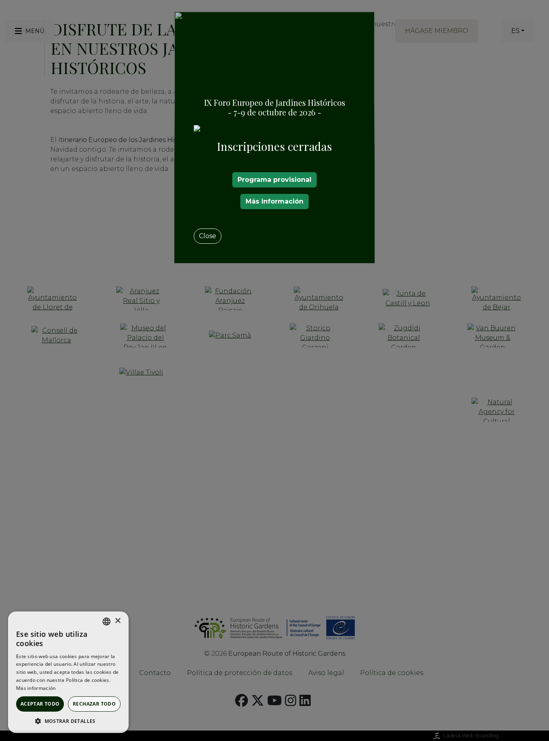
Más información (274, 201)
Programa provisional (274, 179)
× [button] (118, 621)
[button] (68, 721)
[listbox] (106, 622)
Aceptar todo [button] (40, 703)
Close (207, 236)
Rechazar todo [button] (94, 703)
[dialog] (68, 672)
